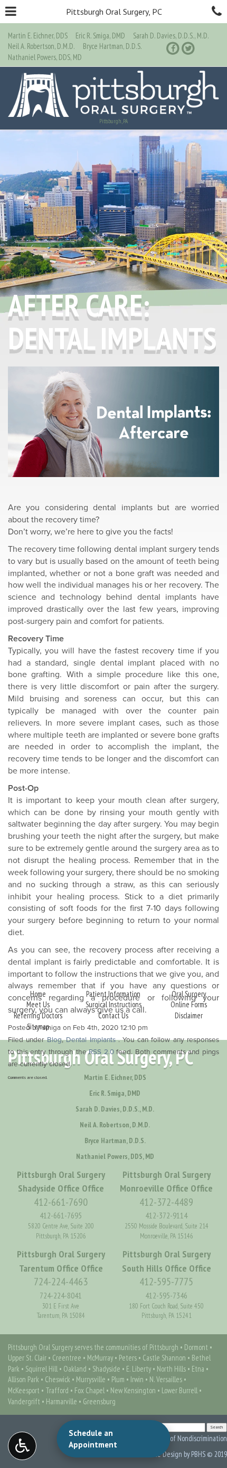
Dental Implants (90, 1040)
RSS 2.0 (101, 1052)
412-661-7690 (61, 1202)
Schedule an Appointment (93, 1438)
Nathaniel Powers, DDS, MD (45, 57)
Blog (54, 1040)
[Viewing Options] (22, 1446)
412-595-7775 (166, 1281)
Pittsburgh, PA (113, 121)
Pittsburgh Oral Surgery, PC (114, 11)
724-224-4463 (61, 1281)
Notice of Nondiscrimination (188, 1438)
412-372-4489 (166, 1202)
